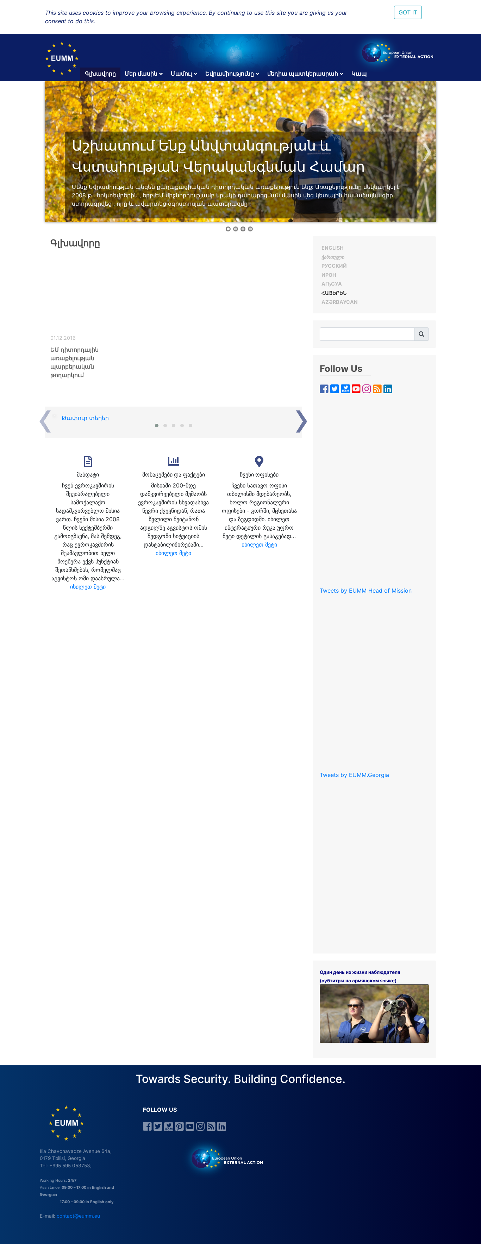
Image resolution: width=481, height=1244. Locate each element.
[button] (228, 229)
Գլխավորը (100, 73)
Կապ (359, 73)
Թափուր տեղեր (85, 417)
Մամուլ (181, 73)
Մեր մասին (141, 73)
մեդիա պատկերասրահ (302, 73)
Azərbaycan (339, 302)
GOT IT (408, 12)
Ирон (328, 275)
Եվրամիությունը (229, 73)
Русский (334, 266)
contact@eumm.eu (78, 1216)
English (332, 248)
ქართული (332, 257)
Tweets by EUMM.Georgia (354, 774)
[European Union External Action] (223, 1158)
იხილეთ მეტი (88, 586)
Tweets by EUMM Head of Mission (366, 590)
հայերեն (333, 293)
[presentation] (54, 149)
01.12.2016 (63, 338)
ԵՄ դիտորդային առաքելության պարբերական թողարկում (74, 362)
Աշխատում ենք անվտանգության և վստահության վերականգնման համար (218, 156)
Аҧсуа (331, 284)
